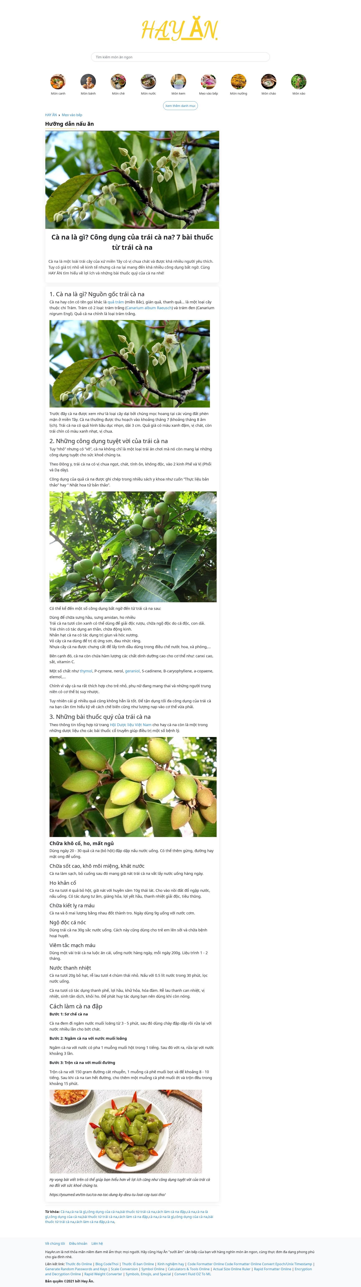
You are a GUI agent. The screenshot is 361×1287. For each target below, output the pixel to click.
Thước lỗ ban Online (138, 1264)
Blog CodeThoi (106, 1264)
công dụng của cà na (103, 1211)
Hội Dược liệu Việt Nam (130, 724)
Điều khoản (78, 1243)
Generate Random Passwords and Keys (76, 1269)
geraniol (132, 670)
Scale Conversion (124, 1269)
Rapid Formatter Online (272, 1269)
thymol (86, 670)
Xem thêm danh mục (180, 106)
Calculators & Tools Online (189, 1269)
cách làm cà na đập (171, 1211)
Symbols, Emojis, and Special (148, 1274)
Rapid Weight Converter (103, 1274)
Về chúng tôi (55, 1243)
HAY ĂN (51, 115)
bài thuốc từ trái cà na (137, 1211)
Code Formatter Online (206, 1264)
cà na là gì (78, 1211)
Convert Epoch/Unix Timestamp (287, 1264)
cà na (191, 1211)
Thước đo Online (79, 1264)
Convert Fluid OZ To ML (192, 1274)
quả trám (116, 301)
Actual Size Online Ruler (231, 1269)
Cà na (65, 1211)
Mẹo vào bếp (72, 115)
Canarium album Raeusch (149, 307)
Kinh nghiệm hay (171, 1264)
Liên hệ (97, 1243)
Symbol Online (152, 1269)
